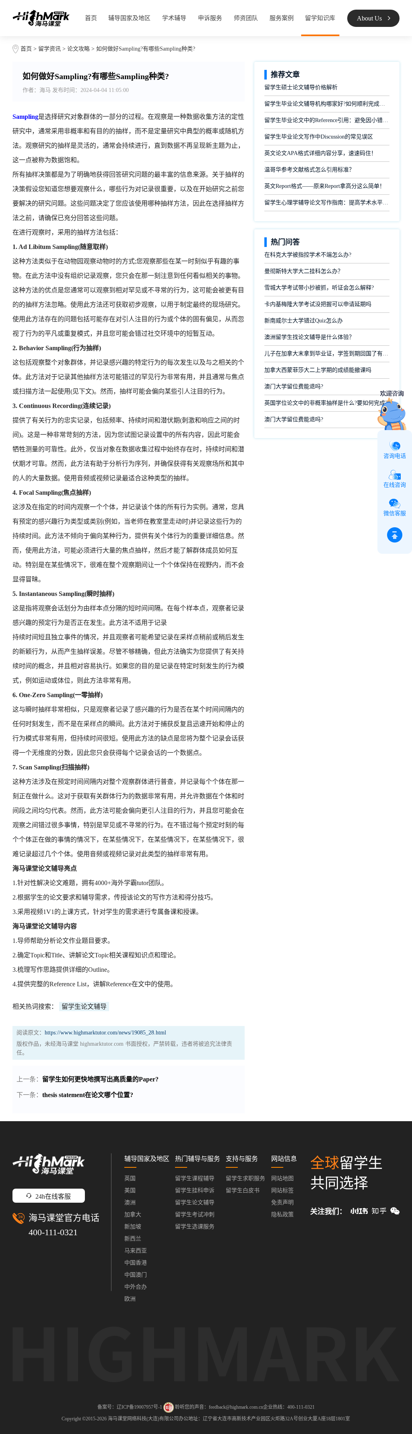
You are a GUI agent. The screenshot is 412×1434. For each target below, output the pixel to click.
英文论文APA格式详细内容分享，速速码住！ (320, 153)
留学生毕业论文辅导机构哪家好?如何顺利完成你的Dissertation (326, 104)
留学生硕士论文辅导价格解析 (301, 87)
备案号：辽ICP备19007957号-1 (129, 1407)
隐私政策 (282, 1215)
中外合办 (135, 1287)
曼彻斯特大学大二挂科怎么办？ (303, 271)
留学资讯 (49, 49)
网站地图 (282, 1178)
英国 (130, 1178)
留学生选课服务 (194, 1227)
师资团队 (246, 18)
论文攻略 (78, 49)
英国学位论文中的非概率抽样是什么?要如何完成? (325, 403)
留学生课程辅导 (194, 1178)
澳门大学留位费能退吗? (293, 386)
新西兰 (132, 1239)
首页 (91, 18)
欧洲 (130, 1299)
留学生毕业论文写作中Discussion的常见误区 (318, 137)
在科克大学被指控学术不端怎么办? (307, 255)
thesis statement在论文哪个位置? (87, 1094)
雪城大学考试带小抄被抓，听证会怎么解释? (319, 288)
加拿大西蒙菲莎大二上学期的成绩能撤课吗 (317, 370)
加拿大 (132, 1215)
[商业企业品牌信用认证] (168, 1407)
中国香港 (135, 1263)
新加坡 (132, 1227)
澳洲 (130, 1202)
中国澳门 (135, 1275)
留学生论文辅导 (84, 1006)
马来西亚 (135, 1251)
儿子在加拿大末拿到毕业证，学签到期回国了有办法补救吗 (326, 354)
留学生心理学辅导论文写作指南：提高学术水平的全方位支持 (326, 203)
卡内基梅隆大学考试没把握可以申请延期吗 (317, 304)
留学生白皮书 (243, 1190)
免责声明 (282, 1202)
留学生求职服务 (245, 1178)
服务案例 (282, 18)
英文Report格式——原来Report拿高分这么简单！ (324, 186)
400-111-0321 (53, 1232)
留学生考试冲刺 (194, 1215)
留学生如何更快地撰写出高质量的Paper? (100, 1079)
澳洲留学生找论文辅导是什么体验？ (309, 337)
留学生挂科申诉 (194, 1190)
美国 (130, 1190)
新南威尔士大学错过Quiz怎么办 (303, 321)
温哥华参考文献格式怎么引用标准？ (309, 170)
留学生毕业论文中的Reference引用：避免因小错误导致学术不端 (326, 120)
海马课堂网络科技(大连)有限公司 (143, 1419)
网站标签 (282, 1190)
